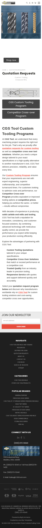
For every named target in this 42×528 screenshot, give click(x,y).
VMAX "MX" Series (21, 404)
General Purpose (21, 395)
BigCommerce (25, 517)
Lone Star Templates (25, 520)
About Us (21, 356)
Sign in (16, 365)
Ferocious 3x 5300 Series (21, 410)
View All (21, 424)
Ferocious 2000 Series (21, 398)
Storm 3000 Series (21, 421)
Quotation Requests (21, 353)
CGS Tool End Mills (21, 380)
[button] (11, 60)
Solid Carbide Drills (21, 418)
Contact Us (21, 359)
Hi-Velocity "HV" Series (21, 407)
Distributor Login (21, 350)
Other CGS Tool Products (21, 383)
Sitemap (21, 368)
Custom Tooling (21, 77)
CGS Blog (21, 362)
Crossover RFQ (21, 80)
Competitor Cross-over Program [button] (21, 114)
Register (25, 365)
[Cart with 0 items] (35, 3)
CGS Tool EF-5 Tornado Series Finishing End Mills (21, 401)
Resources (21, 348)
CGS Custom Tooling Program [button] (21, 104)
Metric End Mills (21, 413)
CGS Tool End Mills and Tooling (21, 345)
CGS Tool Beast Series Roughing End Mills (21, 416)
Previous (3, 526)
